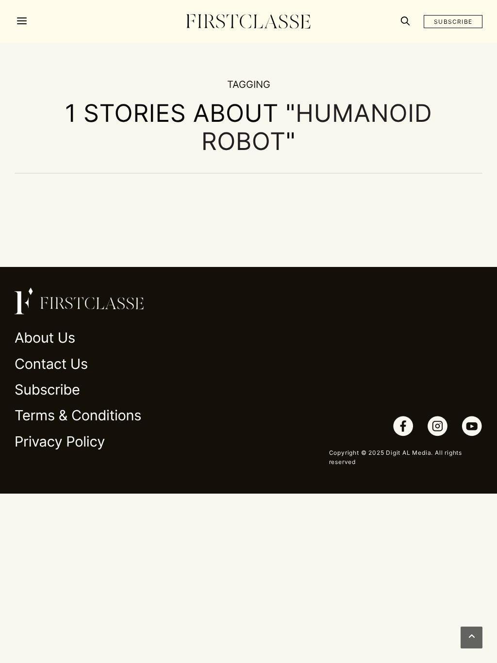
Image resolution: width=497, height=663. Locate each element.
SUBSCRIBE (453, 21)
